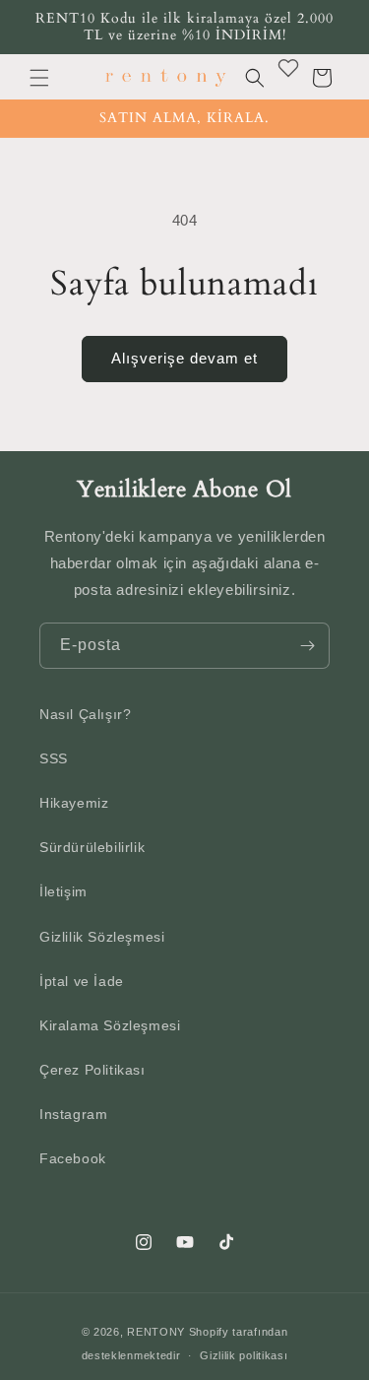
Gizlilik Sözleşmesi (101, 937)
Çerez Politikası (92, 1070)
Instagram (73, 1114)
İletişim (63, 891)
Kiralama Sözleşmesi (109, 1025)
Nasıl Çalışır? (85, 714)
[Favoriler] (288, 68)
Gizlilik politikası (243, 1355)
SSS (53, 758)
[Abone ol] (307, 646)
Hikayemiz (73, 803)
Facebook (72, 1158)
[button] (39, 77)
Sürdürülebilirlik (92, 847)
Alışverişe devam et (184, 358)
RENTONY (156, 1332)
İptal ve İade (81, 981)
